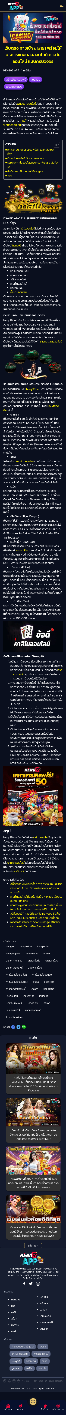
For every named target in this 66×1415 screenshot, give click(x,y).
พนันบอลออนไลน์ (26, 103)
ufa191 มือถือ (34, 961)
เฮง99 (43, 1347)
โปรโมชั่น (44, 1297)
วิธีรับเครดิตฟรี (14, 87)
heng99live (32, 953)
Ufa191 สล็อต (51, 961)
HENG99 (15, 1299)
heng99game (13, 953)
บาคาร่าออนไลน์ (15, 863)
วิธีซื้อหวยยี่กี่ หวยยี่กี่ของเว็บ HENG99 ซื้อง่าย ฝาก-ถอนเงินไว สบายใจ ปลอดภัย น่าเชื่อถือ (35, 915)
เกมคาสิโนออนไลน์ (24, 461)
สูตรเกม (44, 1329)
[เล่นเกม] (33, 1401)
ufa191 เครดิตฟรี (14, 968)
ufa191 (46, 953)
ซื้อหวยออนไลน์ (18, 292)
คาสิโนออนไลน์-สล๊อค (16, 975)
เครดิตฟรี (18, 871)
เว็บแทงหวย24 (13, 1010)
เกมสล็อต (44, 996)
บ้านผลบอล (45, 1316)
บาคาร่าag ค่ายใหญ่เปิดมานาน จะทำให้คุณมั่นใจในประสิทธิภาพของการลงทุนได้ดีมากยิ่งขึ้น (36, 907)
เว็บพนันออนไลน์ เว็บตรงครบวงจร (26, 158)
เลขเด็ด (46, 1003)
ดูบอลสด (35, 79)
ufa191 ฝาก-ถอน (14, 961)
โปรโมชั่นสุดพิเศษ (14, 1017)
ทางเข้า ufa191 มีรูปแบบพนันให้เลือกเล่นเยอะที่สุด (30, 152)
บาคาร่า (34, 989)
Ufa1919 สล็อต (35, 968)
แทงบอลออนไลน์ (33, 1010)
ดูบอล (36, 982)
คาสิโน (27, 70)
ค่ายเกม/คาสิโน (47, 1322)
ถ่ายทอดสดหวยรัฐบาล (23, 1347)
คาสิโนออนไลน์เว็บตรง (17, 982)
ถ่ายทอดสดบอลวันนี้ (51, 341)
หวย (13, 1306)
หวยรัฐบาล (48, 989)
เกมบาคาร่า (28, 996)
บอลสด (43, 1310)
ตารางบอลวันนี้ (41, 1354)
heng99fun (43, 946)
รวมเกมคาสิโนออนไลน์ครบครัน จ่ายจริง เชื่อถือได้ (32, 165)
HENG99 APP (11, 70)
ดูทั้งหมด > (33, 1245)
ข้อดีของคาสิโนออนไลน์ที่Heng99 (25, 171)
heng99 (16, 245)
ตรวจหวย (49, 982)
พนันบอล (44, 1303)
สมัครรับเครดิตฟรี (16, 79)
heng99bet (33, 389)
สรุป (9, 175)
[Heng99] (25, 6)
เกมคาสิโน (22, 550)
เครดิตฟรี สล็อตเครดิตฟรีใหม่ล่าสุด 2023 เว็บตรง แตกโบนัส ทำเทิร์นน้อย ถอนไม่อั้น (35, 924)
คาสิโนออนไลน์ (27, 228)
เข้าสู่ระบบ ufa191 (14, 1003)
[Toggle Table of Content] (55, 145)
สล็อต (14, 1319)
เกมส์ (23, 120)
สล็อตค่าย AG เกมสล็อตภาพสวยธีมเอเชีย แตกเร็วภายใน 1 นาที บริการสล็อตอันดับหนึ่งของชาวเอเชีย (36, 888)
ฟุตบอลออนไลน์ (12, 125)
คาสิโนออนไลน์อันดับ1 (42, 975)
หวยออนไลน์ (12, 996)
